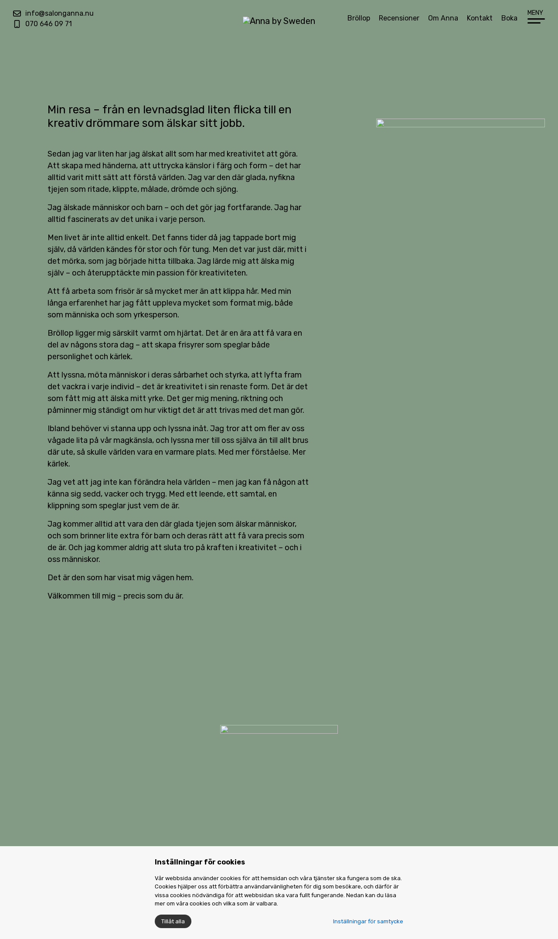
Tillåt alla (173, 921)
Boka (509, 18)
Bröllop (358, 18)
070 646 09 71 (48, 24)
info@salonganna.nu (59, 13)
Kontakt (480, 18)
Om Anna (443, 18)
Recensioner (399, 18)
